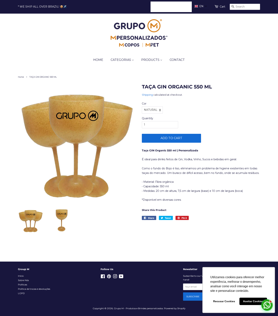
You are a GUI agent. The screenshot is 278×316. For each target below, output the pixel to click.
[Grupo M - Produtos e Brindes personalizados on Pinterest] (109, 277)
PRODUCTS (150, 60)
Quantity (147, 118)
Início (21, 275)
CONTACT (177, 60)
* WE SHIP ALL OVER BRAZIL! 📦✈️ (42, 6)
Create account (178, 6)
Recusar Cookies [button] (224, 301)
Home (21, 77)
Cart (222, 6)
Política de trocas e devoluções (34, 288)
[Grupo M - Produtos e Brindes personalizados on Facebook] (103, 277)
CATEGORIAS (121, 60)
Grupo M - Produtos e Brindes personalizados (138, 308)
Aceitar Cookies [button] (253, 301)
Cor (144, 103)
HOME (98, 60)
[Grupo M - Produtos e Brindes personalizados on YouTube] (121, 277)
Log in (158, 6)
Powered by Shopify (174, 308)
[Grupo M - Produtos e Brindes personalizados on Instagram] (115, 277)
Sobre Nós (23, 280)
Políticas (22, 284)
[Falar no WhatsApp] (267, 305)
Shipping (147, 94)
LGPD (21, 293)
